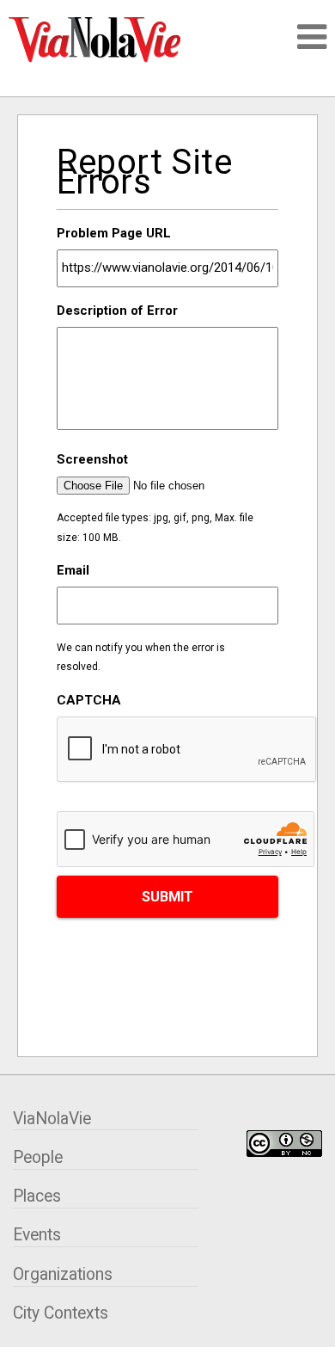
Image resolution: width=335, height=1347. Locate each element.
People (38, 1157)
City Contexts (60, 1313)
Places (37, 1196)
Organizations (63, 1274)
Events (37, 1235)
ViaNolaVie (52, 1119)
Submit (167, 897)
